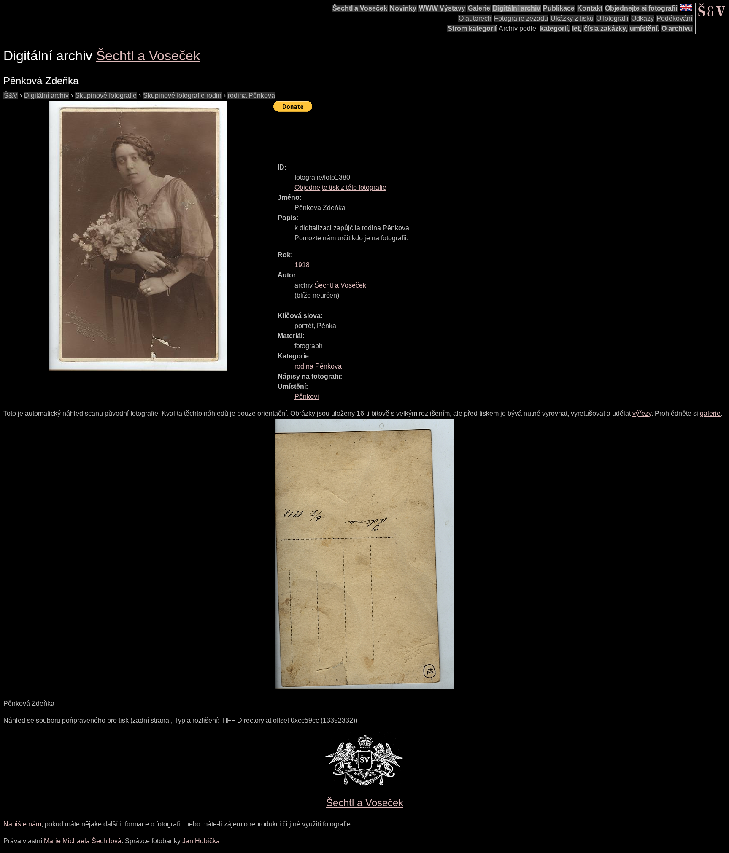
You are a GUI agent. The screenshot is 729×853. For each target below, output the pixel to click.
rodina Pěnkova (251, 95)
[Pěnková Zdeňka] (138, 236)
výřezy (641, 413)
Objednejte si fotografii (641, 8)
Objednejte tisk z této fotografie (340, 187)
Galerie (479, 8)
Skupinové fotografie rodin (182, 95)
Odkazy (642, 18)
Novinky (403, 8)
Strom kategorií (472, 28)
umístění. (644, 28)
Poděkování (674, 18)
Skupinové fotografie (106, 95)
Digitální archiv (516, 8)
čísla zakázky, (605, 28)
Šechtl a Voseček (359, 8)
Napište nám (22, 824)
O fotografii (612, 18)
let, (576, 28)
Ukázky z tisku (572, 18)
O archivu (677, 28)
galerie (710, 413)
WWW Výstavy (442, 8)
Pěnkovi (306, 396)
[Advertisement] (426, 134)
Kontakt (589, 8)
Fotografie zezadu (521, 18)
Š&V (11, 95)
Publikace (559, 8)
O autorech (475, 18)
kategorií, (555, 28)
